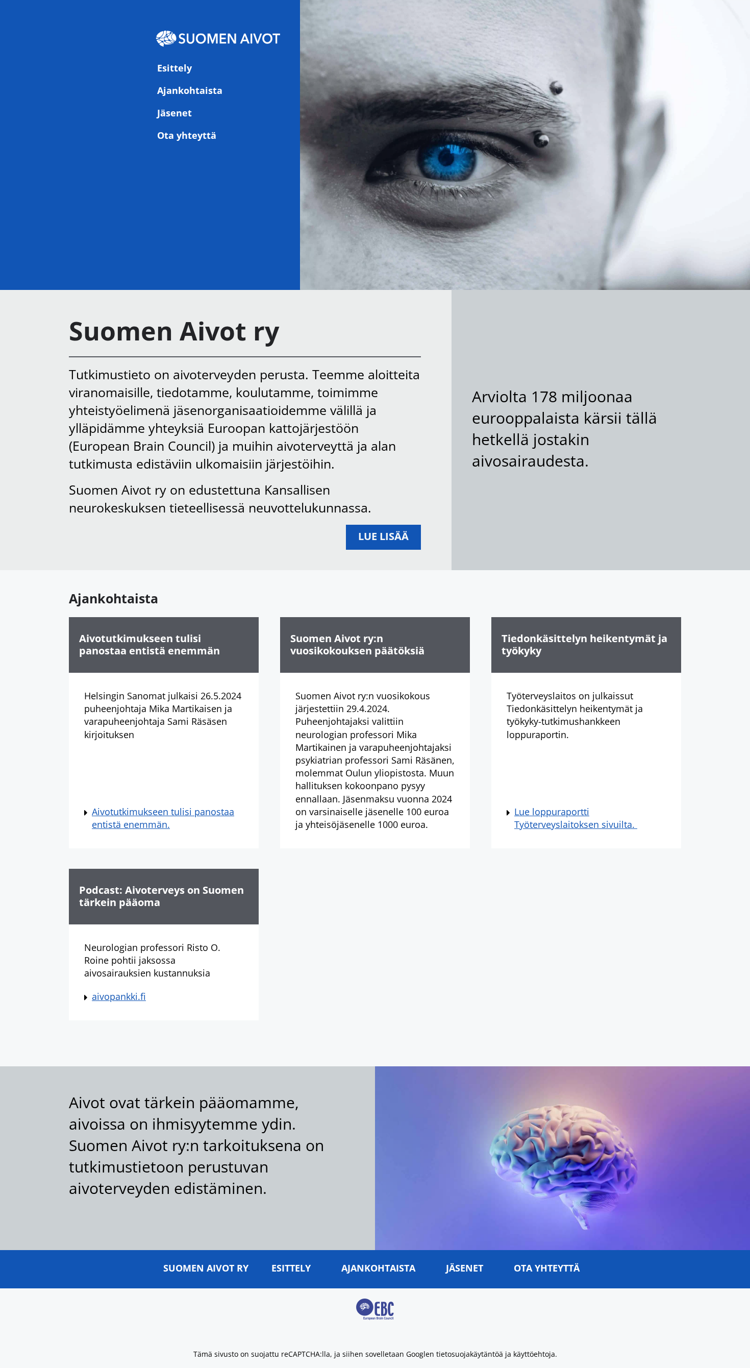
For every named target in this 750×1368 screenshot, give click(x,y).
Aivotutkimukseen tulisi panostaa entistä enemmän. (163, 817)
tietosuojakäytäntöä (469, 1354)
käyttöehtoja (534, 1354)
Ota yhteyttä (186, 135)
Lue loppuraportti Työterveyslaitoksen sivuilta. (575, 817)
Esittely (174, 68)
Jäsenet (174, 113)
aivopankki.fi (119, 996)
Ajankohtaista (189, 90)
